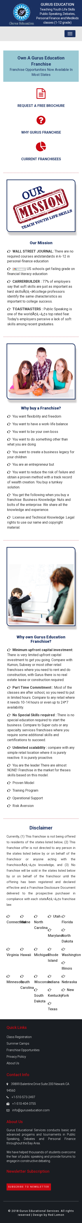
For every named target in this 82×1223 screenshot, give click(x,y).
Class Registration (19, 1037)
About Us (13, 1063)
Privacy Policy (16, 1056)
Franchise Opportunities (23, 1050)
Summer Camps (18, 1043)
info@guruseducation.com (31, 1110)
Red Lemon (56, 1214)
